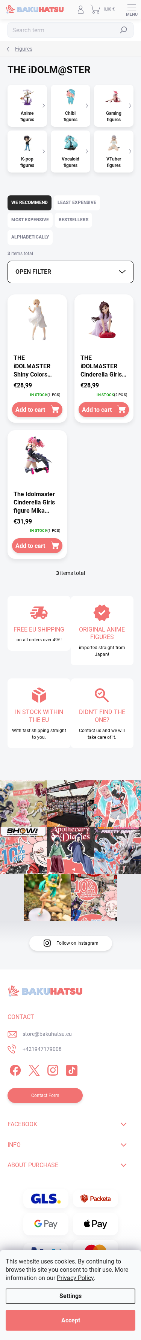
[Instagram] (51, 1068)
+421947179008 (42, 1049)
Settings (70, 1295)
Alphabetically (30, 237)
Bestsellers (73, 219)
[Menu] (131, 9)
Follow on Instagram (77, 943)
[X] (32, 1068)
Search (123, 30)
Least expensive (77, 202)
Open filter (33, 271)
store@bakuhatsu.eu (47, 1034)
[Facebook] (14, 1068)
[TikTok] (70, 1068)
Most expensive (30, 219)
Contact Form (45, 1095)
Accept (70, 1320)
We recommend (29, 202)
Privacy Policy (75, 1277)
